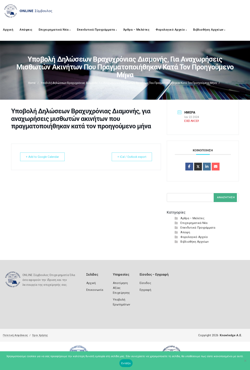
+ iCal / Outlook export (131, 157)
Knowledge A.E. (231, 335)
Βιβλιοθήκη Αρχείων (208, 29)
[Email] (216, 166)
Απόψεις (26, 29)
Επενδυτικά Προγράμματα (96, 29)
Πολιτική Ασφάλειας (15, 335)
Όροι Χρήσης (40, 335)
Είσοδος (145, 283)
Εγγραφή (145, 290)
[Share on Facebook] (189, 166)
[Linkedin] (207, 166)
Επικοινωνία (94, 290)
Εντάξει (126, 363)
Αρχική (8, 29)
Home (32, 82)
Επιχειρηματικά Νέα (54, 29)
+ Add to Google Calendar (42, 157)
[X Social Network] (198, 166)
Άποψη (185, 232)
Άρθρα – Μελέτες (136, 29)
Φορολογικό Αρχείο (171, 29)
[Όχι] (245, 362)
